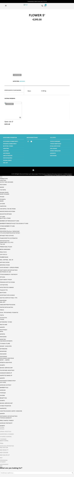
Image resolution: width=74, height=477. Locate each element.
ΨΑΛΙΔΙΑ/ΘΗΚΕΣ (7, 160)
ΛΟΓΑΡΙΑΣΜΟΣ (4, 464)
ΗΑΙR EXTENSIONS (7, 155)
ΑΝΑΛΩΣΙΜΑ (3, 300)
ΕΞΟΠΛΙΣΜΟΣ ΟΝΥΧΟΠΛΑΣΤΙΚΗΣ (8, 416)
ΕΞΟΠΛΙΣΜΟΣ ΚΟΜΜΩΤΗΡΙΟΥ (10, 141)
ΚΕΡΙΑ (1, 331)
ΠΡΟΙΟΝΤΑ (3, 199)
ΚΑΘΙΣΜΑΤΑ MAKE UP (6, 373)
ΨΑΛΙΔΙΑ (2, 196)
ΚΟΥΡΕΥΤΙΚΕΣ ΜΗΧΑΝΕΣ (6, 182)
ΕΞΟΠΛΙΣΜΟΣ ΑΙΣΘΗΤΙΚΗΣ (7, 358)
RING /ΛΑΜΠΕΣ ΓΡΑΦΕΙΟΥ (7, 420)
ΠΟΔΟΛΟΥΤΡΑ (4, 290)
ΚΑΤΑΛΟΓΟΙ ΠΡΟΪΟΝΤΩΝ (7, 446)
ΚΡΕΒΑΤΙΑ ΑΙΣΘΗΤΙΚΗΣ (6, 362)
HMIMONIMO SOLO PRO (6, 242)
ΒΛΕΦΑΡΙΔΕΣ (3, 351)
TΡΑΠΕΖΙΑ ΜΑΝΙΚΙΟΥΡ (6, 418)
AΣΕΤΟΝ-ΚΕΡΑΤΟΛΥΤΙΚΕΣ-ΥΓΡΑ (8, 297)
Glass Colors (3, 252)
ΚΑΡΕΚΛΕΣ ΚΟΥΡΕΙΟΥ (5, 385)
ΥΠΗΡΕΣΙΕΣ (3, 439)
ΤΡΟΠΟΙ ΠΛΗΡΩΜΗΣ (55, 141)
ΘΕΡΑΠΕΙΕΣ (3, 228)
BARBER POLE (4, 387)
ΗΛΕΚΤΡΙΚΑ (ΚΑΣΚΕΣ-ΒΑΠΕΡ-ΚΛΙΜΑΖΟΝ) (11, 411)
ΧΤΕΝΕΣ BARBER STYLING (7, 226)
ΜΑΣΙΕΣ (2, 187)
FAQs (1, 443)
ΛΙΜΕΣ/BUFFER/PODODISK (7, 304)
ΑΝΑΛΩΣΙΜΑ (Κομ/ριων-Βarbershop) (9, 231)
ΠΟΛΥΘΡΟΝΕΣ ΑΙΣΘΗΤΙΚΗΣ (7, 370)
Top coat (2, 244)
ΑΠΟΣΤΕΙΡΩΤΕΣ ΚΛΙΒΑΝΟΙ (7, 287)
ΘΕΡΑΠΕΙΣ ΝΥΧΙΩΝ (5, 265)
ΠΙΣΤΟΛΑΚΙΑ (3, 184)
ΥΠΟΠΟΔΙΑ (3, 392)
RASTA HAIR (3, 324)
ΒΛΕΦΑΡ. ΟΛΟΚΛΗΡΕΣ (6, 346)
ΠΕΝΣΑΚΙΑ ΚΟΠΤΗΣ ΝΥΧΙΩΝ (7, 282)
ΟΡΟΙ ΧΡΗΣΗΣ (53, 148)
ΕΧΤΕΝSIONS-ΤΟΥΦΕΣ (6, 322)
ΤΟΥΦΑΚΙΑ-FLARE (5, 343)
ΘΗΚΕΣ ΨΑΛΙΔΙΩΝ (4, 194)
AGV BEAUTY (4, 450)
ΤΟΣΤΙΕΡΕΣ (3, 190)
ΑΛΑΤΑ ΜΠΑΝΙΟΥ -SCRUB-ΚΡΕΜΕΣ (9, 267)
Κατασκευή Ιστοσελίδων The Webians (64, 175)
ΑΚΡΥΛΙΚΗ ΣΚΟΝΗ (4, 262)
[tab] (14, 90)
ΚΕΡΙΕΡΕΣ (2, 334)
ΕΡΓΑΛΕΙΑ (2, 277)
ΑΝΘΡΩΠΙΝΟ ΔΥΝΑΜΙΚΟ (7, 434)
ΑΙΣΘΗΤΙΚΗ (6, 150)
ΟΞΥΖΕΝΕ (2, 203)
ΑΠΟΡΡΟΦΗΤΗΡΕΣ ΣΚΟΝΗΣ (7, 295)
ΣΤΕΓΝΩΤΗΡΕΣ (4, 284)
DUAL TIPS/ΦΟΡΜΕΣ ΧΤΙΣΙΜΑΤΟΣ (9, 312)
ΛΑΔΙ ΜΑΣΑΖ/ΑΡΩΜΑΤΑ (6, 341)
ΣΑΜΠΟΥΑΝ (3, 206)
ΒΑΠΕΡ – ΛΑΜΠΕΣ (5, 360)
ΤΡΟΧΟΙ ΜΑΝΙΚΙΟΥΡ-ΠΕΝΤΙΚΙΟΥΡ (9, 274)
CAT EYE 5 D (3, 254)
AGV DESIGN (4, 452)
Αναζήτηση (72, 473)
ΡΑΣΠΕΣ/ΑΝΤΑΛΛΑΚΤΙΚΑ (6, 307)
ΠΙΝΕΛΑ (2, 310)
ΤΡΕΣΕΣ (2, 319)
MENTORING (4, 440)
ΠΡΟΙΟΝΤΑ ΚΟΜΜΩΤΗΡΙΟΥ (10, 143)
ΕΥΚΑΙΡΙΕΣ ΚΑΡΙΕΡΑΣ (6, 436)
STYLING (2, 216)
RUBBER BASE (4, 257)
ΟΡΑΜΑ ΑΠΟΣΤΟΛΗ (5, 431)
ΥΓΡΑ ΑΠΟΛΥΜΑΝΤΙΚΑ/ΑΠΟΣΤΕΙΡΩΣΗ (10, 233)
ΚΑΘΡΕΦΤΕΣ (3, 408)
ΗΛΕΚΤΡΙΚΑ (6, 148)
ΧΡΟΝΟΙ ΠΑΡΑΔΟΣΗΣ (55, 150)
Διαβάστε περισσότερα (20, 117)
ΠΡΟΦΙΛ (2, 429)
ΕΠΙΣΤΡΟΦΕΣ (53, 155)
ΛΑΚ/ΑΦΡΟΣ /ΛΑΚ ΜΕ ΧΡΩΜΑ (8, 208)
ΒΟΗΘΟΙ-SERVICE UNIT (6, 367)
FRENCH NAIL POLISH (6, 246)
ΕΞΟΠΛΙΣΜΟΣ (3, 356)
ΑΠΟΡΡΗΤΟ (53, 153)
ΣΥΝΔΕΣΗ (3, 462)
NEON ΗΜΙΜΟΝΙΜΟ (5, 249)
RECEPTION (3, 398)
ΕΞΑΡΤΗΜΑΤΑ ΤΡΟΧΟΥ (6, 279)
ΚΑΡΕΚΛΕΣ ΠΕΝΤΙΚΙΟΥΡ (6, 423)
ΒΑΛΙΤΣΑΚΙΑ (3, 292)
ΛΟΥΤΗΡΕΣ (3, 382)
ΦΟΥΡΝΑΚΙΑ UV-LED (5, 272)
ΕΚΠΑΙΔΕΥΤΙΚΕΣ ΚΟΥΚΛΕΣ (7, 235)
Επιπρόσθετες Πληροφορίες (13, 90)
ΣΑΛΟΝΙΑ (2, 395)
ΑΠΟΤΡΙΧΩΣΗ (6, 153)
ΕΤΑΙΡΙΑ (2, 427)
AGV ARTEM (4, 447)
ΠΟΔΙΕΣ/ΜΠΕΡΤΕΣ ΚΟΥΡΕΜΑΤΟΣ (9, 238)
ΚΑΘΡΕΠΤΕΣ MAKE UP (6, 375)
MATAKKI (22, 81)
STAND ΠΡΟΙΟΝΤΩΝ (5, 405)
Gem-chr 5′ (9, 122)
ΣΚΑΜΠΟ (2, 365)
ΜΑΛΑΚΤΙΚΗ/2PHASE (6, 214)
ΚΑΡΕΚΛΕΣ (3, 390)
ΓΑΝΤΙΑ (2, 315)
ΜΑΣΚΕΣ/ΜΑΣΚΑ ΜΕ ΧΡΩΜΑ (7, 211)
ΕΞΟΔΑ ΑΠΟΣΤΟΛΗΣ (55, 146)
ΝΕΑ (1, 457)
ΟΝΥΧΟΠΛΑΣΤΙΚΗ (7, 158)
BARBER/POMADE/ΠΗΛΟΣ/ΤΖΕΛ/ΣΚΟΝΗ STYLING (14, 223)
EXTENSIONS (3, 317)
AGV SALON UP (5, 455)
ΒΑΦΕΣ (2, 201)
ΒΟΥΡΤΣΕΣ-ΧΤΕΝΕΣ (8, 146)
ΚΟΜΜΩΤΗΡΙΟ (4, 178)
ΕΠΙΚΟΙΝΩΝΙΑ (3, 460)
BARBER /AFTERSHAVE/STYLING (9, 221)
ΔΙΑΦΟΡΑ (2, 327)
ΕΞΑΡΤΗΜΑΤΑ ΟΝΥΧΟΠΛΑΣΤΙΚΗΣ (9, 270)
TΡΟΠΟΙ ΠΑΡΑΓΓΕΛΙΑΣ (55, 143)
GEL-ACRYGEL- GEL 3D (6, 259)
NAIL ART (5, 162)
